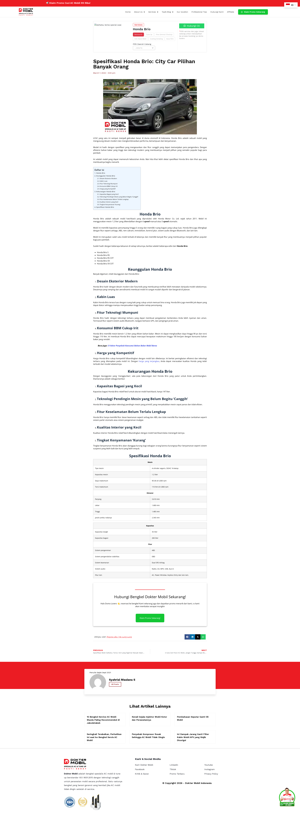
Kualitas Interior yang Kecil (109, 202)
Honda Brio (100, 173)
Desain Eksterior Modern (108, 178)
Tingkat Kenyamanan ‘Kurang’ (110, 204)
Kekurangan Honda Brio (105, 191)
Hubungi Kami (216, 12)
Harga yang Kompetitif (108, 189)
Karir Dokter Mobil (144, 765)
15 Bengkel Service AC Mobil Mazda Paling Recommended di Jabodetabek (103, 720)
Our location (182, 12)
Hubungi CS (193, 25)
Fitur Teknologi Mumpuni (108, 184)
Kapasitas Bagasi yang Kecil (109, 194)
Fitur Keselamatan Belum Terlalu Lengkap (114, 199)
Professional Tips (199, 12)
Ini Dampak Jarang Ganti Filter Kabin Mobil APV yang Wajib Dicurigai (193, 737)
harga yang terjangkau (149, 361)
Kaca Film (170, 39)
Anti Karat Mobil (140, 39)
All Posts (115, 684)
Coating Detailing (156, 39)
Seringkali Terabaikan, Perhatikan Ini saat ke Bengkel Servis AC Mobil (104, 737)
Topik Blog (166, 12)
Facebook (139, 769)
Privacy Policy (211, 774)
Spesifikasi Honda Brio (105, 207)
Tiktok (173, 769)
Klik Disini (74, 3)
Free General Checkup (164, 34)
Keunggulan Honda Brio (105, 176)
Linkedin (174, 765)
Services (152, 12)
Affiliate (230, 12)
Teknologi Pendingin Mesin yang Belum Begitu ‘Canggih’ (119, 197)
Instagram (209, 769)
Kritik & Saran (142, 774)
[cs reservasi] (287, 797)
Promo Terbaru (177, 774)
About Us (138, 12)
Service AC (138, 34)
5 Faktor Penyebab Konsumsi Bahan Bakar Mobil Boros (132, 345)
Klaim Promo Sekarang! (150, 618)
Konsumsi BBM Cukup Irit (109, 186)
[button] (187, 637)
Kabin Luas (103, 181)
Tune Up (149, 34)
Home (128, 12)
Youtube (208, 765)
